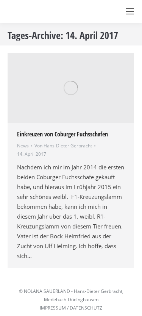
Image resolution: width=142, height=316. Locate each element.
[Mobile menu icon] (129, 11)
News (23, 145)
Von (63, 145)
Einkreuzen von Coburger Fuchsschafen (62, 134)
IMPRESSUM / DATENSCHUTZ (71, 308)
